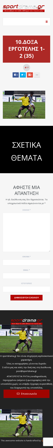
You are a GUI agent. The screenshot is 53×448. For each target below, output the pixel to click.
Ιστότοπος (26, 283)
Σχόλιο (26, 210)
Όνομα (26, 256)
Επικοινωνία (29, 393)
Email (26, 270)
